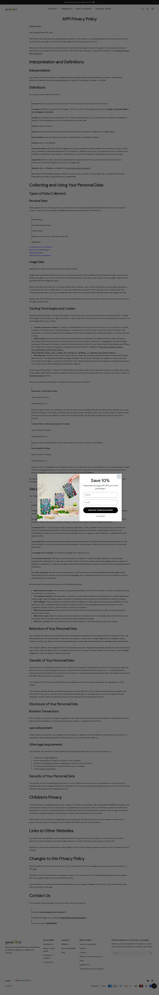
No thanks (100, 516)
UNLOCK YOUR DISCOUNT (100, 510)
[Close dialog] (119, 476)
